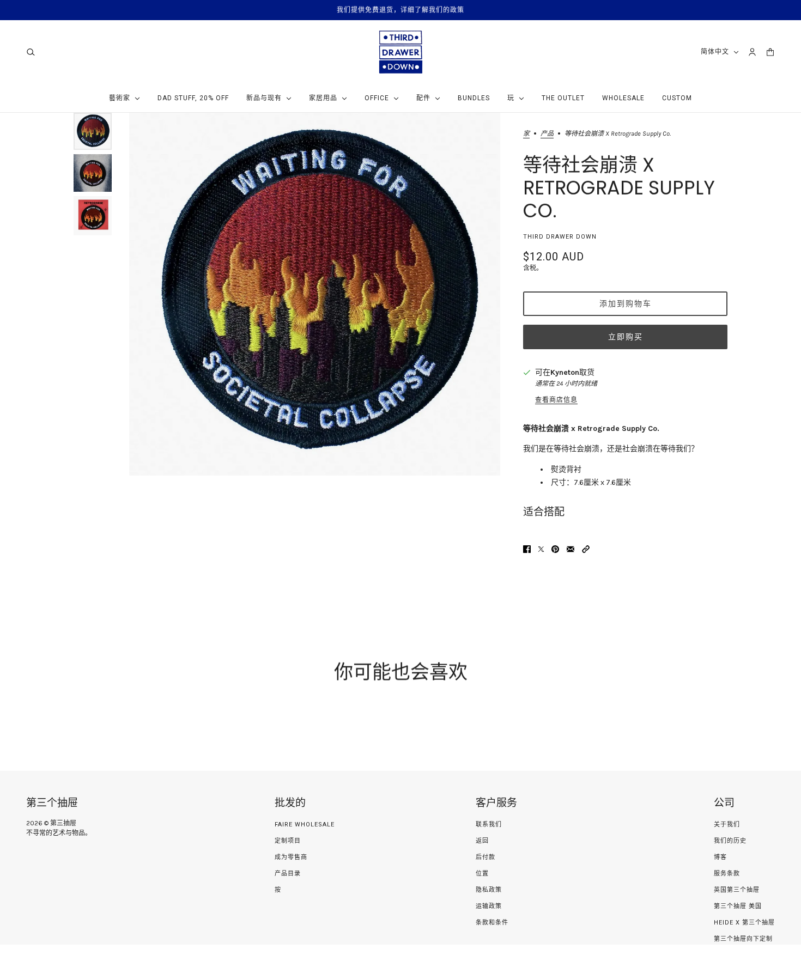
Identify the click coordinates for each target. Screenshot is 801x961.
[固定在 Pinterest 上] (555, 549)
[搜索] (30, 52)
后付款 (485, 857)
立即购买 (625, 336)
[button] (586, 549)
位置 (482, 873)
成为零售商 (291, 857)
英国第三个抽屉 (737, 889)
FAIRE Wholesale (305, 824)
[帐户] (752, 52)
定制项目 (288, 840)
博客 (720, 857)
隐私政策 (489, 889)
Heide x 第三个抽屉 (744, 922)
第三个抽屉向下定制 (743, 938)
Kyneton (564, 372)
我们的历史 (730, 840)
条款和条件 (492, 922)
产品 (547, 133)
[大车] (770, 52)
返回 (482, 840)
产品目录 (288, 873)
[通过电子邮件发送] (571, 549)
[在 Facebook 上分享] (527, 549)
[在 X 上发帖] (541, 549)
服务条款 (727, 873)
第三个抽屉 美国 (738, 906)
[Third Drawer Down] (401, 52)
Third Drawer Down (560, 236)
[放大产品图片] (314, 294)
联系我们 (489, 824)
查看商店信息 (556, 400)
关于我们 (727, 824)
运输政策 (489, 906)
